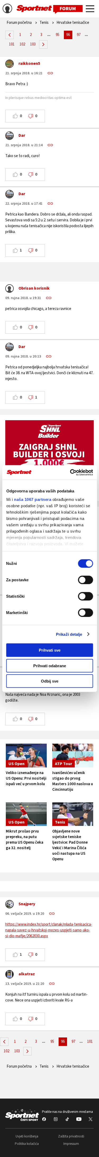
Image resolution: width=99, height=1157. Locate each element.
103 (33, 44)
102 (22, 44)
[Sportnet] (50, 9)
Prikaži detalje (69, 634)
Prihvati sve (49, 650)
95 (57, 35)
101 (12, 44)
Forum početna (19, 22)
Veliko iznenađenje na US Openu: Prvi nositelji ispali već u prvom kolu (26, 778)
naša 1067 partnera (32, 499)
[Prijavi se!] (7, 9)
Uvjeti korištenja (27, 1136)
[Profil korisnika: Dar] (9, 137)
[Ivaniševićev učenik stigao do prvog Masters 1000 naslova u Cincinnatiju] (72, 755)
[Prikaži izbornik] (90, 9)
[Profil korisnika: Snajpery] (9, 905)
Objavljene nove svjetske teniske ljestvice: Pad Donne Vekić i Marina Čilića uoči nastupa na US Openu (70, 845)
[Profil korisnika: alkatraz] (9, 975)
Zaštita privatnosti (71, 1136)
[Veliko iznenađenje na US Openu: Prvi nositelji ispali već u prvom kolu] (26, 755)
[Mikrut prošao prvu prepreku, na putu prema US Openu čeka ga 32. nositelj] (26, 814)
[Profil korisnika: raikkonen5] (9, 65)
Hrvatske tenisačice (72, 22)
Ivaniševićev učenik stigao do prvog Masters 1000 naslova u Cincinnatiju (72, 781)
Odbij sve (49, 681)
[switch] (85, 580)
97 (79, 35)
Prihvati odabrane (49, 665)
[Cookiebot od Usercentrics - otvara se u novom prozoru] (70, 472)
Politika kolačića (27, 1143)
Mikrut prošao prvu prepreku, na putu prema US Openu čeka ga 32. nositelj (24, 840)
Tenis (44, 22)
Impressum (71, 1143)
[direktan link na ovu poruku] (50, 73)
